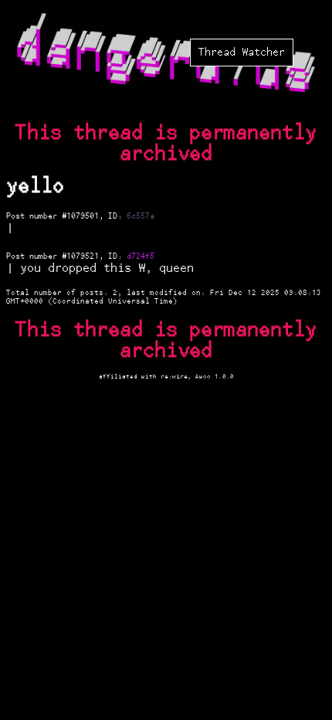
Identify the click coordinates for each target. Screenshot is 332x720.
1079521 (82, 256)
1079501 (82, 216)
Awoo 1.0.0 (214, 376)
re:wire (174, 376)
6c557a (140, 216)
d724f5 (140, 256)
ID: (117, 216)
